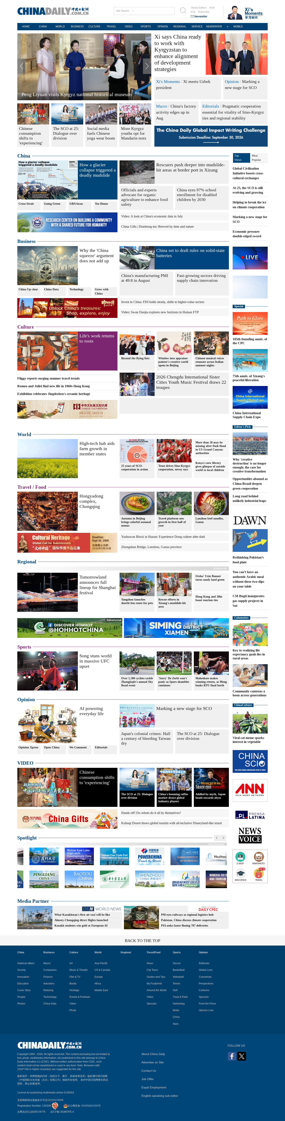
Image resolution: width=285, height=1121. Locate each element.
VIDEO (128, 26)
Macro (161, 106)
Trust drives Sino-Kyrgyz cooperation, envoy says (174, 467)
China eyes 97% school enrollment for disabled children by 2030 (197, 195)
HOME (26, 26)
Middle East (101, 990)
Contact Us (148, 1070)
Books (73, 983)
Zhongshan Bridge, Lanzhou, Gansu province (151, 547)
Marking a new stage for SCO (184, 708)
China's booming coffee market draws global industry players (173, 798)
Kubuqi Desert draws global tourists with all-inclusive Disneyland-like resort (171, 823)
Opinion (232, 81)
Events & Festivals (79, 996)
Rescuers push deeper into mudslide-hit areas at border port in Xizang (190, 167)
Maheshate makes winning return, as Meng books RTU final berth (211, 682)
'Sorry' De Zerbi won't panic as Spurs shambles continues (173, 682)
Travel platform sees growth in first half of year (172, 522)
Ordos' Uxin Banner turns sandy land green (209, 578)
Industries (48, 983)
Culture (25, 327)
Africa (98, 983)
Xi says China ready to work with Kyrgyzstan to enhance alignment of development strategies (177, 52)
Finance (48, 976)
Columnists (241, 617)
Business (26, 241)
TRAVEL (111, 26)
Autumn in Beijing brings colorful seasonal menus (136, 522)
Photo (72, 1010)
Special (238, 306)
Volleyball (178, 976)
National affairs (25, 963)
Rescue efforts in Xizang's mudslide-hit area (172, 603)
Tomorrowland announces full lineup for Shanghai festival (97, 584)
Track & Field (180, 996)
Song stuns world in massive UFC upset (95, 661)
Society (21, 970)
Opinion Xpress (28, 747)
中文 (193, 11)
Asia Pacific (101, 963)
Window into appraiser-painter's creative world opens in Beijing (173, 362)
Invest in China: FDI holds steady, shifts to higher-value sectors (162, 302)
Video (72, 1003)
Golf (175, 990)
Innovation (23, 976)
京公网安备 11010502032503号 (84, 1105)
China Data (51, 289)
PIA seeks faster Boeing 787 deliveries (184, 925)
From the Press (207, 1003)
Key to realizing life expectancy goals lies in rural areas (249, 654)
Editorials (210, 106)
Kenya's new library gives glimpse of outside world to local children (210, 466)
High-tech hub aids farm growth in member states (97, 448)
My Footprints (154, 983)
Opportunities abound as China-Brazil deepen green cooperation (250, 483)
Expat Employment (153, 1087)
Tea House (101, 203)
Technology (76, 289)
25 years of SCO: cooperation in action (134, 467)
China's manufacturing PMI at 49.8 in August (144, 278)
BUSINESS (77, 26)
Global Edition (199, 7)
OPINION (163, 26)
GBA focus (76, 203)
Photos (21, 1003)
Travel (24, 487)
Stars (176, 1023)
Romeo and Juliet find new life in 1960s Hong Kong (53, 386)
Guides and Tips (156, 976)
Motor (176, 1010)
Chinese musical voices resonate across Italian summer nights (209, 362)
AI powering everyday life (91, 711)
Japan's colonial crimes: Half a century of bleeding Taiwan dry (145, 738)
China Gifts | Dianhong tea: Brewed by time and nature (157, 226)
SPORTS (146, 26)
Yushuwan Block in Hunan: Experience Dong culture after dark (163, 536)
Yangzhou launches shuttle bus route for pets (137, 601)
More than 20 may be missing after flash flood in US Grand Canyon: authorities (210, 448)
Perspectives (206, 983)
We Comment (78, 747)
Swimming (179, 1003)
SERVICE (197, 26)
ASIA (212, 7)
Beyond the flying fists (135, 358)
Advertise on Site (152, 1062)
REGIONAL (179, 26)
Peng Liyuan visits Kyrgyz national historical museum (76, 94)
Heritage (74, 990)
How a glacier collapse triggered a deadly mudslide (97, 170)
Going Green (52, 203)
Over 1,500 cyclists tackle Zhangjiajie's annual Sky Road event (137, 682)
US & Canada (102, 970)
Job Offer (147, 1079)
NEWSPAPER (214, 26)
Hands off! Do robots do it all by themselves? (151, 813)
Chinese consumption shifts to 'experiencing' (97, 777)
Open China (51, 747)
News (150, 963)
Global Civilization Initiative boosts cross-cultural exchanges (248, 173)
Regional (26, 561)
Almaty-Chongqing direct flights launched (81, 920)
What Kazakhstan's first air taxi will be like (82, 914)
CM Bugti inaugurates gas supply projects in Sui (248, 600)
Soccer (177, 963)
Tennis (176, 983)
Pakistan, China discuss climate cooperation (189, 920)
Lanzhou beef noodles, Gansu (209, 520)
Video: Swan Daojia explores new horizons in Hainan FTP (160, 312)
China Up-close (28, 289)
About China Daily (153, 1054)
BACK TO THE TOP (142, 940)
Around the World (156, 990)
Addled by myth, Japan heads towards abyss (210, 796)
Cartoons (204, 990)
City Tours (152, 970)
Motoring (48, 990)
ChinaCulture (243, 705)
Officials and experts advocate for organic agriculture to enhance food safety (144, 197)
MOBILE (238, 26)
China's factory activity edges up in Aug (176, 112)
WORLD (60, 26)
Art (71, 963)
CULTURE (94, 26)
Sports (24, 647)
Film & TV (74, 976)
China (23, 156)
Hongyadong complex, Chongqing (91, 501)
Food (40, 487)
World (24, 434)
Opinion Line (206, 1010)
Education (23, 983)
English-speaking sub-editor (159, 1095)
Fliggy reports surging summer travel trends (48, 378)
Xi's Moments (168, 81)
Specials (151, 1003)
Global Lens (206, 970)
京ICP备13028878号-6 (62, 1111)
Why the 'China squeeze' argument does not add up (96, 255)
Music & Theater (78, 970)
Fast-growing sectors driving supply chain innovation (201, 278)
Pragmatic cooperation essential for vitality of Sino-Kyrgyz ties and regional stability (233, 112)
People (21, 996)
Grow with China (101, 291)
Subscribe (203, 11)
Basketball (179, 970)
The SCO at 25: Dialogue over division (198, 736)
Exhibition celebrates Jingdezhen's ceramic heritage (53, 394)
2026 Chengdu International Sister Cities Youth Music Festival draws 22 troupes (191, 382)
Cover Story (24, 990)
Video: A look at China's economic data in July (152, 216)
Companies (50, 970)
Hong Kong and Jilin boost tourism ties (208, 598)
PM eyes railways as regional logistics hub (187, 914)
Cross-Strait (26, 203)
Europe (99, 976)
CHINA (43, 26)
